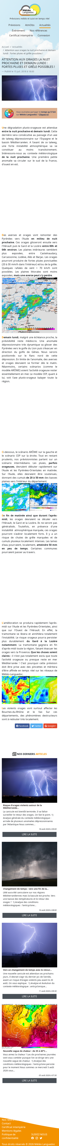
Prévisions (14, 25)
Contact (6, 1123)
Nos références (38, 30)
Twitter (37, 725)
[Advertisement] (29, 200)
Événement (18, 30)
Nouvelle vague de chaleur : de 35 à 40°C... (25, 1050)
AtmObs (29, 25)
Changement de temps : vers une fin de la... (26, 888)
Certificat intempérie (21, 35)
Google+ (51, 725)
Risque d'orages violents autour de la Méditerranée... (22, 806)
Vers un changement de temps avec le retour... (27, 969)
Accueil (5, 46)
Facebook (23, 725)
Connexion (44, 35)
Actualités (45, 25)
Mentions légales (11, 1130)
